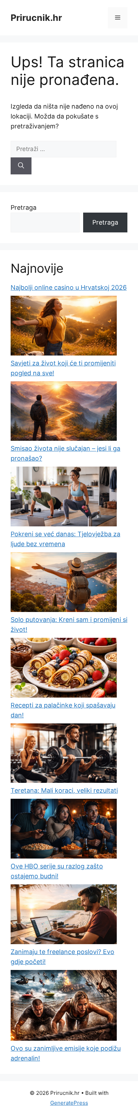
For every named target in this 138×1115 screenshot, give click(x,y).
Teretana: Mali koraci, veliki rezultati (64, 790)
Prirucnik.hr (36, 17)
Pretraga (23, 207)
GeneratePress (69, 1102)
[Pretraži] (21, 165)
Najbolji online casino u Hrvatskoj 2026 (69, 287)
